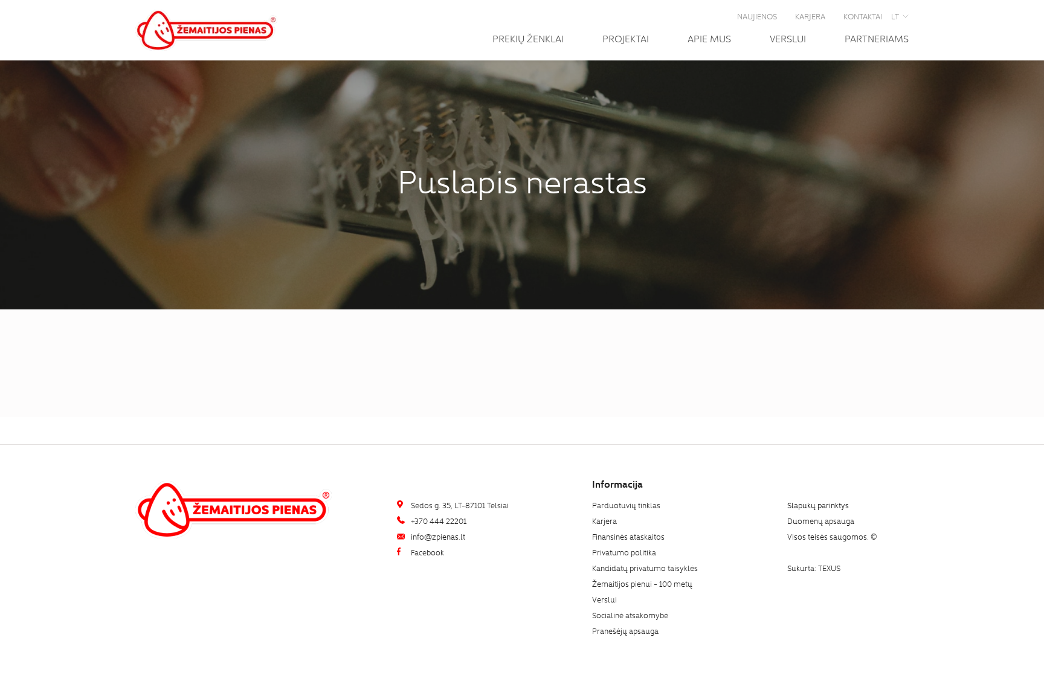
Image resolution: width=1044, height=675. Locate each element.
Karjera (810, 16)
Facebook (426, 552)
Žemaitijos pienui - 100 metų (642, 583)
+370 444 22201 (437, 520)
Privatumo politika (624, 552)
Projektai (625, 38)
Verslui (788, 38)
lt (895, 16)
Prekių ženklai (528, 38)
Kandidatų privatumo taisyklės (645, 568)
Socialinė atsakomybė (630, 615)
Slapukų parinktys (818, 505)
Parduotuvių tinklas (626, 505)
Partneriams (877, 38)
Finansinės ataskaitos (628, 536)
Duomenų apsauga (820, 520)
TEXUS (829, 568)
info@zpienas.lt (437, 536)
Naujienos (757, 16)
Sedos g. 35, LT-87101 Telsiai (459, 505)
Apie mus (709, 38)
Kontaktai (862, 16)
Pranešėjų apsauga (625, 630)
